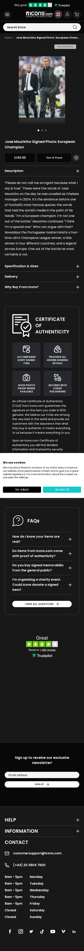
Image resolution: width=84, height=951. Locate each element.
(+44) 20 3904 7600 (29, 865)
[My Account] (67, 14)
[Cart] (77, 14)
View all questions (39, 604)
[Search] (75, 27)
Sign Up (39, 784)
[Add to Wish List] (76, 158)
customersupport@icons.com (37, 853)
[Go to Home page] (39, 14)
